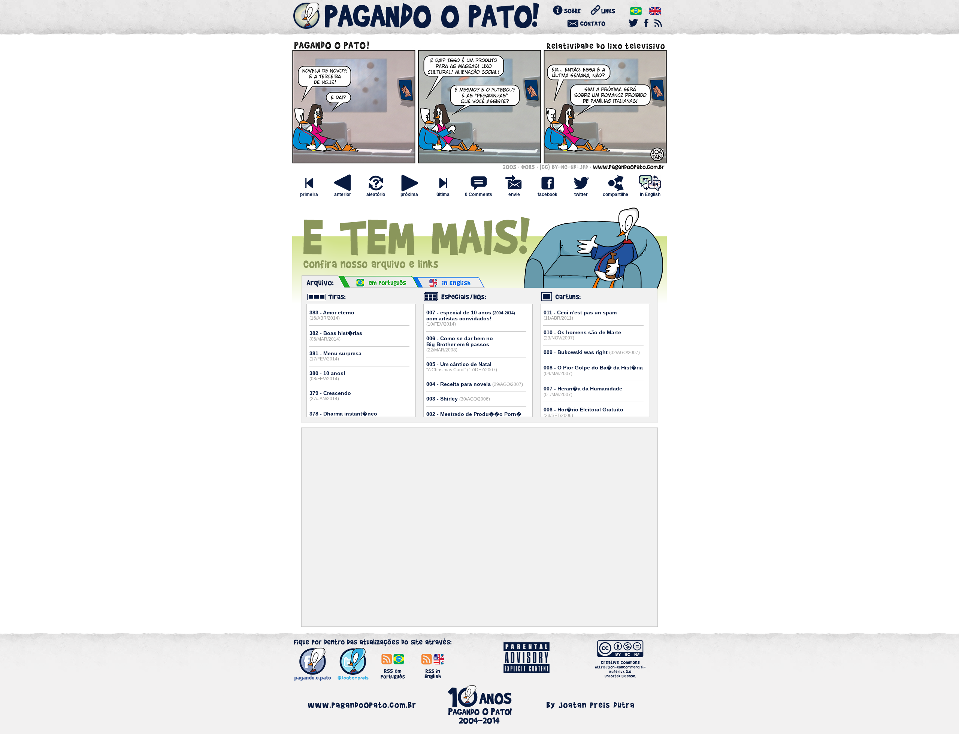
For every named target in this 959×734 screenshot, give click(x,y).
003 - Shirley (458, 399)
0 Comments (478, 194)
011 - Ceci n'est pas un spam (580, 315)
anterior (342, 194)
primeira (309, 194)
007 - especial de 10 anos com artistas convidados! (470, 318)
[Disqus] (479, 527)
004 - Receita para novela (474, 384)
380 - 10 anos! (327, 375)
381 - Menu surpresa (335, 356)
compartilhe (615, 194)
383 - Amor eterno (331, 315)
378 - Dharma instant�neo (343, 416)
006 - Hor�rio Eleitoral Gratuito (583, 412)
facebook (547, 194)
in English (650, 194)
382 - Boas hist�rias (335, 336)
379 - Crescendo (330, 395)
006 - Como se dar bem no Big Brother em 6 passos (459, 344)
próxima (409, 194)
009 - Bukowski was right (592, 352)
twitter (581, 194)
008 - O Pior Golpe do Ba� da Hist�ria (593, 370)
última (443, 194)
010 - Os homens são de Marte (582, 335)
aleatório (375, 194)
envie (514, 194)
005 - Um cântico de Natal (461, 366)
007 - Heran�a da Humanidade (583, 391)
